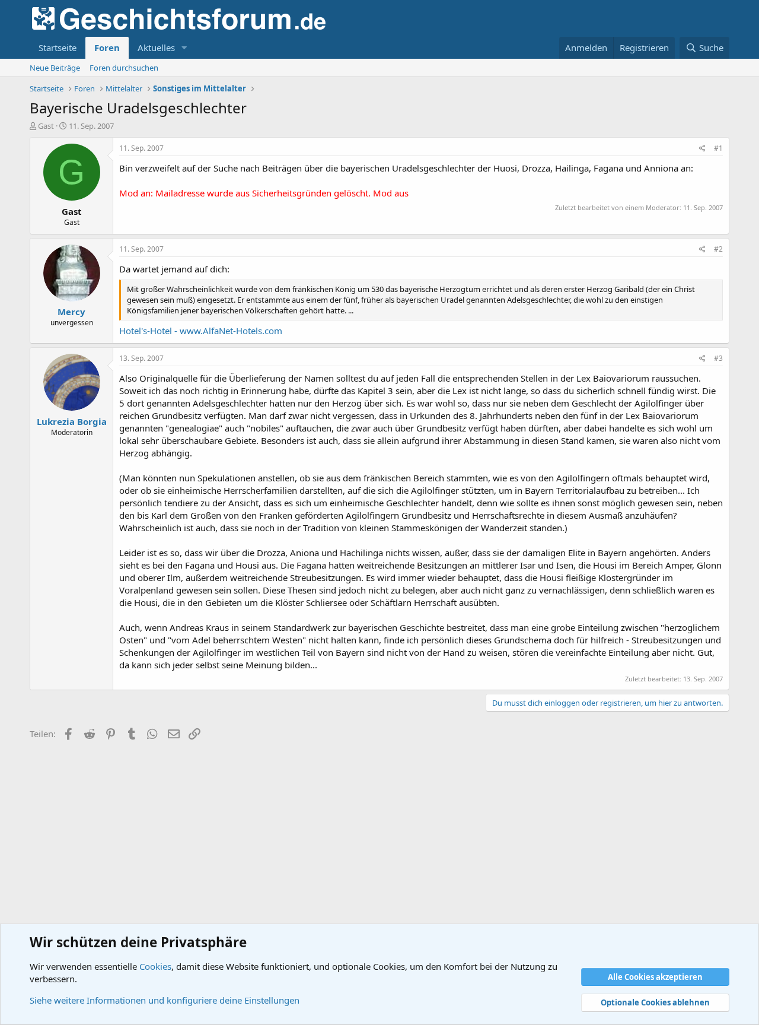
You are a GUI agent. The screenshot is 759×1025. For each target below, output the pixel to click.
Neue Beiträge (55, 67)
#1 (718, 148)
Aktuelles (156, 47)
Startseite (57, 47)
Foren (107, 47)
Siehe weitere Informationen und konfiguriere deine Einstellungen (164, 1000)
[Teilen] (702, 149)
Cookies (155, 966)
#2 (718, 249)
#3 (718, 358)
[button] (184, 48)
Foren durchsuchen (124, 67)
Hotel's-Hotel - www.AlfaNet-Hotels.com (200, 331)
